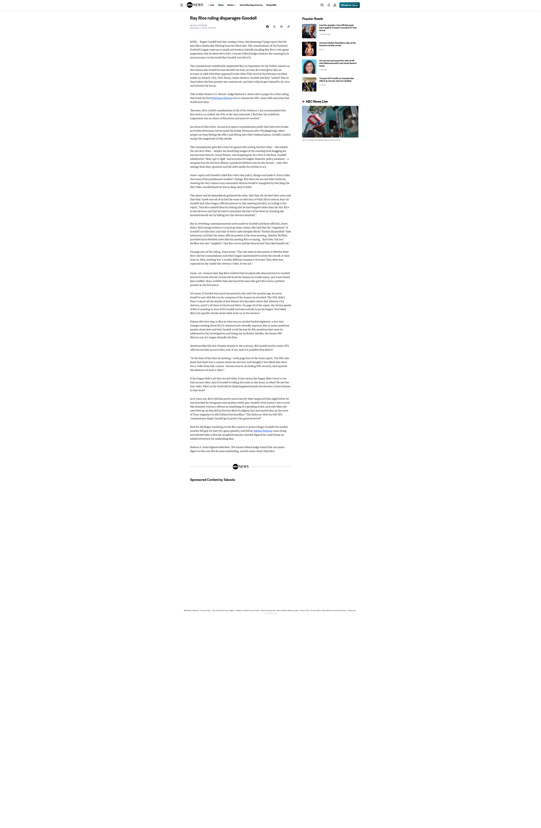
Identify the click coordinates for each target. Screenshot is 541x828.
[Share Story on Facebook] (267, 26)
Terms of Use (305, 610)
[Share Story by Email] (281, 26)
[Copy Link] (288, 26)
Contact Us (351, 610)
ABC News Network (191, 610)
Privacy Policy (205, 610)
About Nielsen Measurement (288, 610)
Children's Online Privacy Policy (247, 610)
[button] (182, 5)
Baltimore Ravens (222, 98)
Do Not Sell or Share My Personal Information (328, 610)
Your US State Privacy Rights (223, 610)
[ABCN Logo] (195, 5)
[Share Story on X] (274, 26)
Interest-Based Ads (268, 610)
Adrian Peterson (262, 430)
